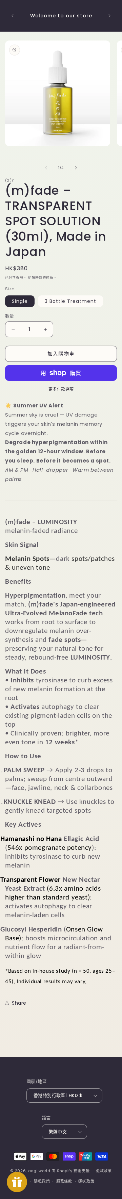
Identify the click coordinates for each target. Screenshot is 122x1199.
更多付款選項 (61, 389)
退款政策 (104, 1170)
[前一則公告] (12, 15)
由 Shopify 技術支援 (70, 1170)
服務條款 (64, 1181)
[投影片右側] (75, 167)
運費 (49, 277)
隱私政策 (42, 1181)
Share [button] (19, 1003)
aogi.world (39, 1170)
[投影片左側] (46, 167)
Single (20, 301)
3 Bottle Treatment (70, 301)
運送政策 (86, 1181)
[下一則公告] (109, 15)
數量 (9, 316)
